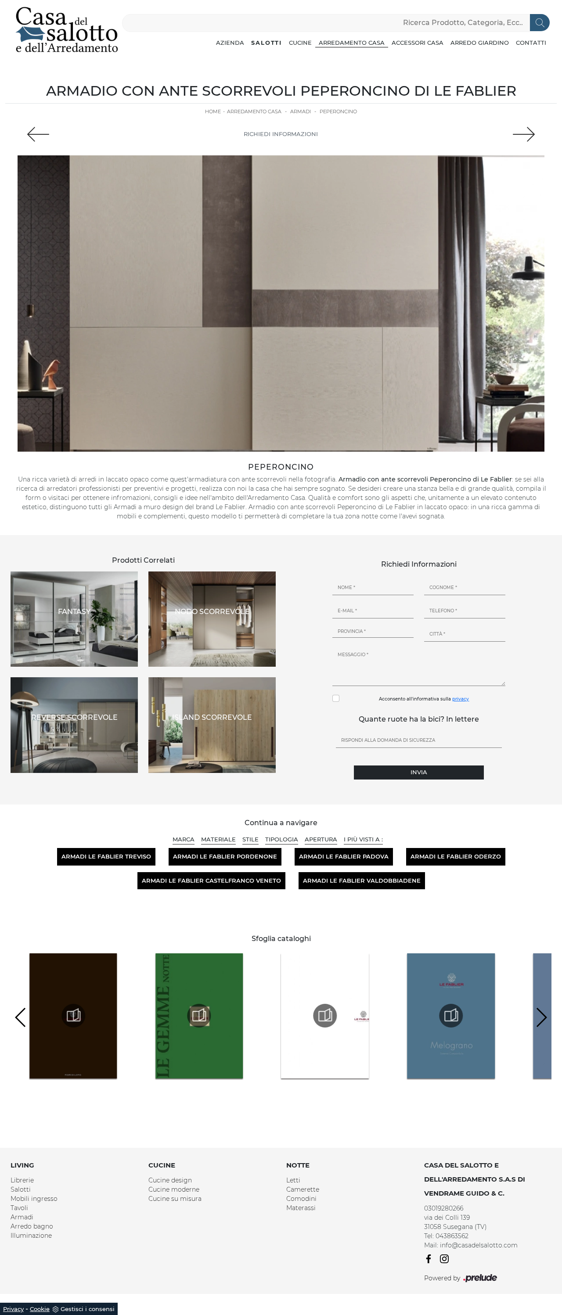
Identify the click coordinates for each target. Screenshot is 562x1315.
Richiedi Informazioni (281, 133)
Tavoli (19, 1208)
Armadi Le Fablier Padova (344, 856)
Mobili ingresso (34, 1199)
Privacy (13, 1308)
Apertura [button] (321, 839)
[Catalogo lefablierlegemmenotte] (82, 1015)
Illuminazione (31, 1236)
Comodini (301, 1199)
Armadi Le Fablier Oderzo (456, 856)
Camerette (302, 1189)
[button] (541, 1017)
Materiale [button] (218, 839)
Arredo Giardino (479, 42)
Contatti (531, 42)
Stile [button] (250, 839)
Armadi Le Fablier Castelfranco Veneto (211, 880)
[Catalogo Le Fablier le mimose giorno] (208, 1015)
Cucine (300, 42)
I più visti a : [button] (363, 839)
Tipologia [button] (281, 839)
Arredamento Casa (352, 42)
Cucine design (170, 1180)
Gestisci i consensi (88, 1308)
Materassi (301, 1208)
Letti (293, 1180)
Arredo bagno (32, 1226)
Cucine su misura (175, 1199)
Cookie (40, 1308)
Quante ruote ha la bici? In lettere (419, 719)
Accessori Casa (417, 42)
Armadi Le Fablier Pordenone (225, 856)
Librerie (22, 1180)
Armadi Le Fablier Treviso (106, 856)
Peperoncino (338, 111)
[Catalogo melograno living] (460, 1015)
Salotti (266, 42)
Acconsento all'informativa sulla (424, 699)
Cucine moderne (173, 1189)
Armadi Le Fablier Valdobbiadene (362, 880)
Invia (419, 772)
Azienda (230, 42)
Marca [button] (184, 839)
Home (213, 111)
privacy (460, 699)
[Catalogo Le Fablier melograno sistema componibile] (334, 1015)
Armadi (300, 111)
